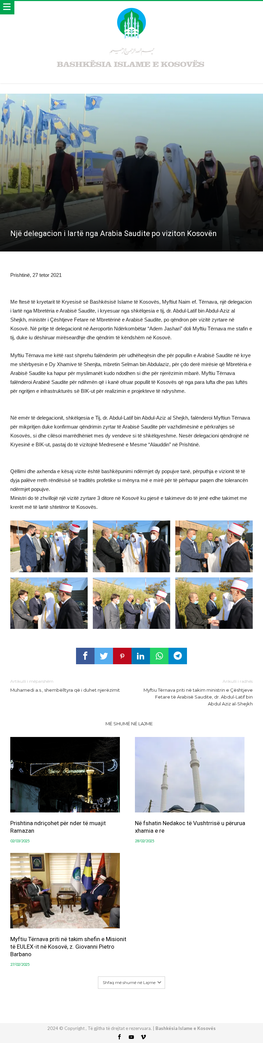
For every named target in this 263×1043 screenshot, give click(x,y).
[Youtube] (131, 1037)
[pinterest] (122, 656)
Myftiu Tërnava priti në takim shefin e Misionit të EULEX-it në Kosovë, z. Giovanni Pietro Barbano (68, 947)
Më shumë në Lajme (129, 723)
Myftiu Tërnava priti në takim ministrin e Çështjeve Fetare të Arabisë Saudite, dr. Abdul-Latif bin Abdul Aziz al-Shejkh (198, 692)
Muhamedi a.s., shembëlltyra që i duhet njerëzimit (65, 686)
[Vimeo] (143, 1037)
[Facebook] (119, 1037)
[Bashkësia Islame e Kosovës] (131, 8)
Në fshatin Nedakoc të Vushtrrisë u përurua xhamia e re (190, 827)
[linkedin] (141, 656)
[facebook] (85, 656)
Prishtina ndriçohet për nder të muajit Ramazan (58, 827)
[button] (49, 546)
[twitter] (104, 656)
